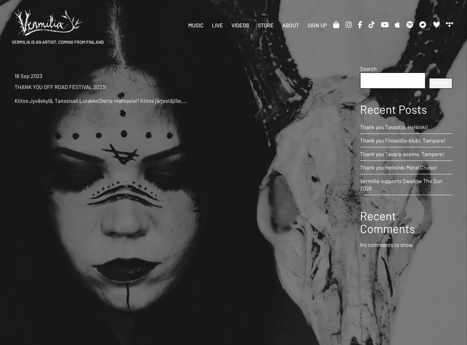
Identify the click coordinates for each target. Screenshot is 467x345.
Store (266, 25)
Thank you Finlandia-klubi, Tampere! (403, 140)
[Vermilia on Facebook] (360, 24)
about (290, 25)
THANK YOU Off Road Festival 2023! (61, 87)
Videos (240, 25)
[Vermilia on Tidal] (449, 24)
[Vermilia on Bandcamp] (422, 24)
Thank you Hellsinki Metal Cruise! (398, 167)
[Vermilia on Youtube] (385, 24)
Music (196, 25)
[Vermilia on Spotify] (409, 24)
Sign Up (317, 25)
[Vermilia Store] (336, 24)
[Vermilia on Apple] (397, 24)
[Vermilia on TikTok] (371, 24)
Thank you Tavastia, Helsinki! (394, 127)
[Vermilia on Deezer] (436, 24)
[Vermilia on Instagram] (349, 24)
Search (368, 68)
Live (217, 25)
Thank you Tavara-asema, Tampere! (402, 154)
